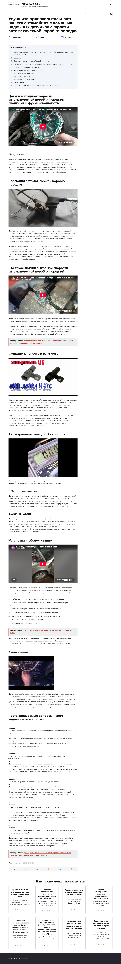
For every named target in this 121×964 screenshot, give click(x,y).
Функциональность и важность (26, 67)
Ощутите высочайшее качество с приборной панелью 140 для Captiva (47, 894)
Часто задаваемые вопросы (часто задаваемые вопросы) (36, 86)
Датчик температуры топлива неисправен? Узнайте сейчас (101, 894)
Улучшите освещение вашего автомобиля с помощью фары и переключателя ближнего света (20, 926)
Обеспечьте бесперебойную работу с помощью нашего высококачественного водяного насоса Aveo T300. (47, 927)
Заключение (19, 82)
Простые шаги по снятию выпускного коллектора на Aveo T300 (20, 893)
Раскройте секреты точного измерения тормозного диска (74, 892)
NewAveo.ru (30, 4)
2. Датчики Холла (24, 76)
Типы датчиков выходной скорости (28, 70)
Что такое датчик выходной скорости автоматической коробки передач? (43, 64)
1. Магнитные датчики (26, 73)
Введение (18, 58)
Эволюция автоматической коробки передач (32, 61)
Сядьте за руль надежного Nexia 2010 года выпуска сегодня (100, 924)
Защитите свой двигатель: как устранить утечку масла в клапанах (74, 924)
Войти (24, 958)
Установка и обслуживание (25, 79)
